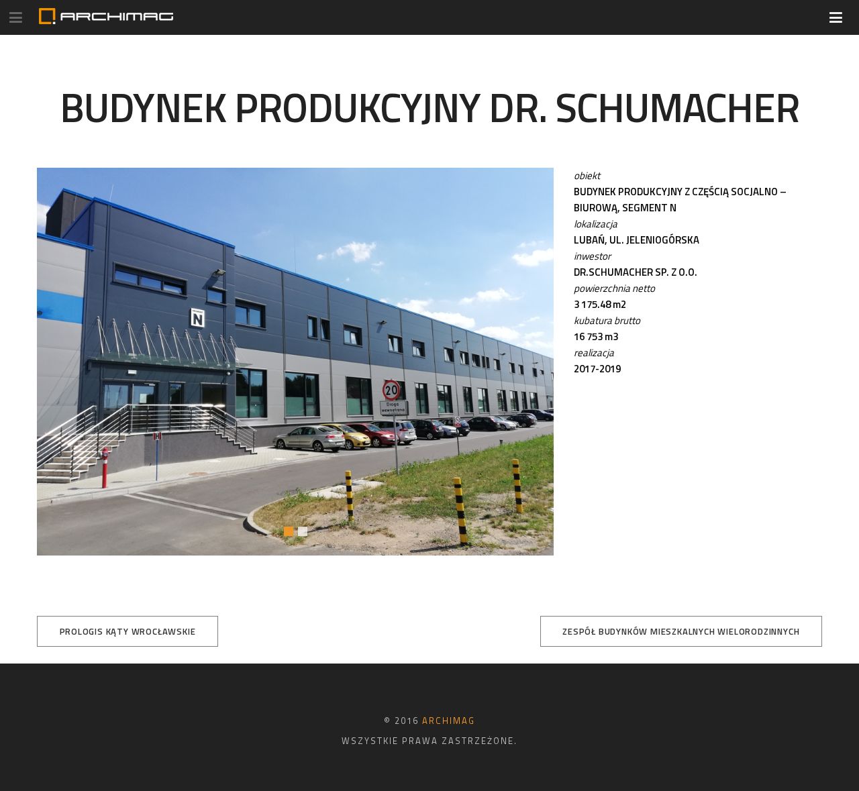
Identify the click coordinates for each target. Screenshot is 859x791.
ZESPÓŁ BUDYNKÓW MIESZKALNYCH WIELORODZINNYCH (680, 631)
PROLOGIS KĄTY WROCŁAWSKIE (128, 631)
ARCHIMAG (448, 720)
